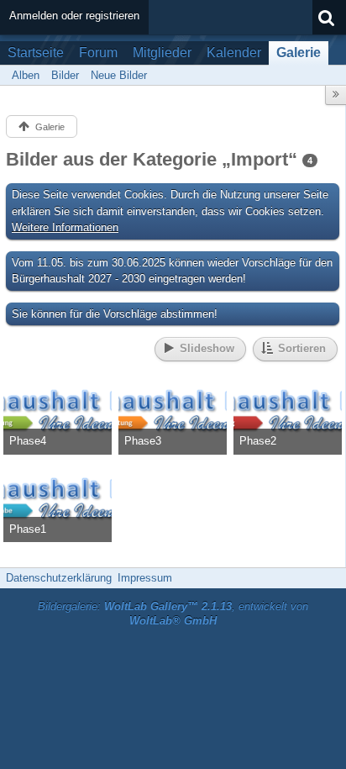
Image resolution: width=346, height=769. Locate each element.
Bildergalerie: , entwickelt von (173, 613)
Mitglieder (162, 52)
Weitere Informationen (65, 227)
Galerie (298, 52)
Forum (98, 52)
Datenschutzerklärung (59, 577)
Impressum (145, 577)
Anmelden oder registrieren (74, 15)
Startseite (36, 52)
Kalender (234, 52)
